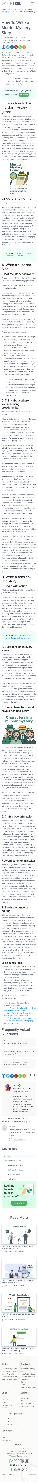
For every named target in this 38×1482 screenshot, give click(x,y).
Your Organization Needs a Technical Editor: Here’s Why (18, 1281)
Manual (23, 1401)
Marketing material (27, 1406)
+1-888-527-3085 (15, 1449)
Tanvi (15, 1085)
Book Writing (9, 40)
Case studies (6, 1440)
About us (5, 1400)
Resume (11, 1419)
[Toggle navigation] (32, 3)
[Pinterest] (16, 47)
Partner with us (7, 1405)
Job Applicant (15, 1413)
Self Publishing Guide (9, 1369)
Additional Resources (9, 1379)
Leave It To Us (19, 1203)
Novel (20, 40)
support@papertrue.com (20, 1456)
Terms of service (8, 1474)
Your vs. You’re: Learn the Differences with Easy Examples (18, 1247)
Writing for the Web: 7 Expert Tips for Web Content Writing (18, 1349)
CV (9, 1422)
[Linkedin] (12, 47)
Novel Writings (27, 40)
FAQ (3, 1438)
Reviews (5, 1402)
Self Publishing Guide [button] (15, 1170)
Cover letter (12, 1424)
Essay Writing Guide (28, 1374)
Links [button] (4, 1392)
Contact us (6, 1408)
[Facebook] (3, 47)
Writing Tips (9, 43)
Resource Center (8, 1435)
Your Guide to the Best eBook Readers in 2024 (18, 1315)
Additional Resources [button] (15, 1161)
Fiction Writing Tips (8, 1374)
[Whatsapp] (20, 47)
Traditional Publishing (9, 1377)
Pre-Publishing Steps (9, 1371)
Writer (3, 43)
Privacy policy (31, 1474)
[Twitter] (8, 47)
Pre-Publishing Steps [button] (15, 1165)
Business (25, 1392)
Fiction (16, 40)
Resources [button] (7, 1430)
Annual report (25, 1398)
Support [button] (19, 1444)
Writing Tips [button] (12, 1179)
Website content (27, 1403)
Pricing (4, 1397)
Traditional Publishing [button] (15, 1174)
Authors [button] (7, 1156)
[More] (24, 47)
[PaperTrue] (19, 1461)
